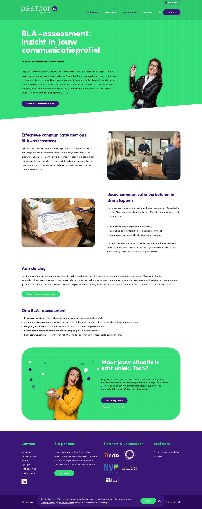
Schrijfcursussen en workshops (167, 452)
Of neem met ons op (114, 407)
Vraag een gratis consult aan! (40, 294)
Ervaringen (110, 12)
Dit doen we (92, 12)
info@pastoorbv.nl (29, 473)
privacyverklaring (66, 502)
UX (179, 502)
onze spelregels (48, 502)
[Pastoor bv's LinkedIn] (29, 481)
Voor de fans (129, 12)
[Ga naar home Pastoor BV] (39, 9)
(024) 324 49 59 (29, 469)
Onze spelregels (27, 502)
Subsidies (158, 456)
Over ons (147, 12)
